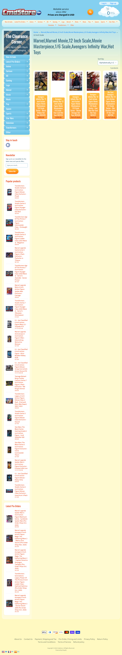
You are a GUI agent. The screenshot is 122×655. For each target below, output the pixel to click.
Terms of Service (64, 642)
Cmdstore (60, 648)
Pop (91, 21)
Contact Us (28, 639)
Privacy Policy (89, 639)
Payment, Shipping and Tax (45, 639)
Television (52, 25)
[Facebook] (8, 145)
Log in (104, 3)
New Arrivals (8, 21)
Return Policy (102, 639)
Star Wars (113, 21)
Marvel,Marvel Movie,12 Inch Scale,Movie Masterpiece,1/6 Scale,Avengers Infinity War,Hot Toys (78, 32)
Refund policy (78, 642)
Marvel (70, 21)
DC (49, 21)
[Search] (90, 12)
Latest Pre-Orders (21, 21)
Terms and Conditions (47, 642)
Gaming (56, 21)
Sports (104, 21)
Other (72, 25)
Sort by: (101, 59)
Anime (33, 21)
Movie (78, 21)
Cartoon (42, 21)
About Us (18, 639)
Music (84, 21)
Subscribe (12, 171)
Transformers (63, 25)
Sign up (113, 3)
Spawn (97, 21)
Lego (63, 21)
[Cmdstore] (21, 12)
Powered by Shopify (61, 650)
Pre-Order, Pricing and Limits (70, 639)
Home (35, 32)
